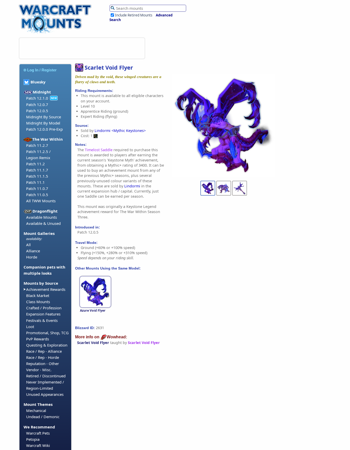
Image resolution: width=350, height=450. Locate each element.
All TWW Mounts (41, 200)
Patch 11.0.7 (37, 188)
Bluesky (38, 81)
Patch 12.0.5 (37, 110)
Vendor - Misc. (39, 369)
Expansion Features (43, 314)
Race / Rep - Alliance (44, 351)
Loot (30, 326)
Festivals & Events (42, 320)
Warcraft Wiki (38, 445)
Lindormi (132, 186)
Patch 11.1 (35, 182)
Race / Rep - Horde (42, 357)
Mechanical (36, 410)
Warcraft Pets (38, 433)
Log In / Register (42, 70)
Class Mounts (38, 301)
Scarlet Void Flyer (93, 342)
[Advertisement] (82, 48)
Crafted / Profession (43, 307)
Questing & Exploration (46, 345)
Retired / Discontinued (46, 375)
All (28, 244)
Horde (31, 257)
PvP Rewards (37, 338)
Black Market (37, 295)
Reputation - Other (42, 363)
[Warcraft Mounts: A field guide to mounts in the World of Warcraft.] (56, 33)
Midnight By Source (43, 116)
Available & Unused (43, 223)
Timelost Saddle (98, 149)
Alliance (33, 250)
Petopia (32, 439)
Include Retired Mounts (133, 15)
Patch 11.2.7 (37, 145)
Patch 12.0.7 (37, 104)
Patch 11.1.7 (37, 170)
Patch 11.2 (35, 163)
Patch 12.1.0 (37, 98)
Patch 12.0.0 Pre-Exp (44, 129)
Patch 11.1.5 (37, 176)
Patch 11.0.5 (37, 194)
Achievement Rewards (45, 289)
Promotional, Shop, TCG (47, 332)
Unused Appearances (45, 394)
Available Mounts (41, 217)
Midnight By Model (43, 123)
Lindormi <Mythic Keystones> (120, 130)
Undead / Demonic (42, 416)
